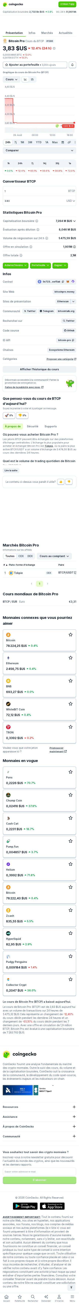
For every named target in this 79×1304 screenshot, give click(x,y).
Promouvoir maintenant (57, 749)
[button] (64, 291)
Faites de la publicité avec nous (22, 387)
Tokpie (49, 445)
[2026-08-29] (63, 142)
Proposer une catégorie (60, 359)
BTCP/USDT (66, 572)
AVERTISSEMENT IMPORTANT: (22, 1216)
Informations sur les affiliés (17, 549)
